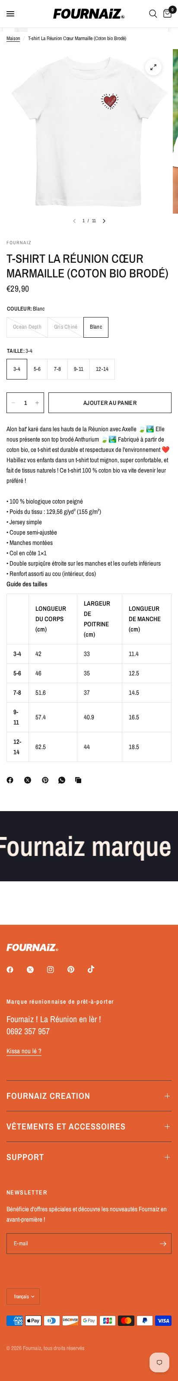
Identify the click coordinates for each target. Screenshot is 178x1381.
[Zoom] (153, 67)
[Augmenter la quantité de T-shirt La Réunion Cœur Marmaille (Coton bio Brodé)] (37, 403)
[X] (29, 780)
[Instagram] (56, 969)
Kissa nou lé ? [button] (23, 1050)
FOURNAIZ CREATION (48, 1095)
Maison (13, 38)
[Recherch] (153, 14)
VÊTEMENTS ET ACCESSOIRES (66, 1126)
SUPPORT (25, 1157)
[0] (166, 14)
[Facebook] (11, 780)
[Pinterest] (47, 780)
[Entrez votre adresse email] (163, 1243)
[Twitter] (36, 969)
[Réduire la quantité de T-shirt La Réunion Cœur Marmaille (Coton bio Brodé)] (13, 403)
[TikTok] (97, 969)
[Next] (104, 221)
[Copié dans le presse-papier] (80, 780)
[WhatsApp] (63, 780)
